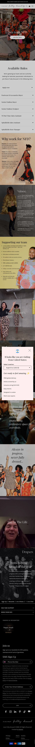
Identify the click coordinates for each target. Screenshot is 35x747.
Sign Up (4, 601)
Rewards (11, 601)
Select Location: (9, 364)
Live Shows (20, 601)
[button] (29, 350)
